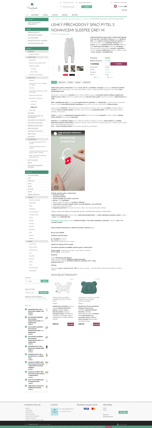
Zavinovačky (32, 57)
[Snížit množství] (109, 65)
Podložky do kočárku (35, 123)
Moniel (45, 15)
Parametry (62, 82)
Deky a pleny (32, 134)
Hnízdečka (31, 51)
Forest (31, 217)
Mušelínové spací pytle (35, 95)
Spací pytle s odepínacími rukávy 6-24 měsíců (38, 91)
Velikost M (34, 107)
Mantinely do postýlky (35, 131)
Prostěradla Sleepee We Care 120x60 (37, 142)
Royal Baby (32, 60)
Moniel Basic (32, 271)
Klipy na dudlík (33, 160)
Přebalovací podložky (35, 125)
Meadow (31, 223)
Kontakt (75, 15)
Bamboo (31, 226)
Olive (29, 183)
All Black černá (33, 175)
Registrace (124, 2)
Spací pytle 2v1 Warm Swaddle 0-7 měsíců (38, 84)
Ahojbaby (35, 15)
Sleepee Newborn (34, 54)
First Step (33, 69)
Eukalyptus (32, 209)
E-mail (104, 408)
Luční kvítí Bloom (34, 212)
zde (104, 426)
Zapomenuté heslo (108, 416)
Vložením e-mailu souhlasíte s (35, 297)
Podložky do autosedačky (37, 120)
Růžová (31, 235)
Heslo (104, 410)
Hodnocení (86, 82)
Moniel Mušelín (33, 268)
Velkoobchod (29, 412)
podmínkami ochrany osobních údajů (35, 298)
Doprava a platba (30, 414)
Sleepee (55, 15)
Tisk (97, 77)
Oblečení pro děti (33, 32)
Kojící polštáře (33, 38)
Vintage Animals (33, 214)
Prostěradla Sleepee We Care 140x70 (37, 147)
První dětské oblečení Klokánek (35, 166)
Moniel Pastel (33, 247)
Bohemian (32, 229)
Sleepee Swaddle (34, 66)
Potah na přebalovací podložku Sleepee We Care (38, 156)
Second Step (34, 72)
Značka (70, 82)
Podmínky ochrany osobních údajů (34, 420)
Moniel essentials (33, 194)
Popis (54, 82)
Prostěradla (32, 139)
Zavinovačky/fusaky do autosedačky (35, 116)
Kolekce (65, 15)
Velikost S (33, 104)
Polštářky (31, 113)
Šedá (30, 232)
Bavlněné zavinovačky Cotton (37, 63)
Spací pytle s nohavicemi (36, 98)
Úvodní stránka (27, 14)
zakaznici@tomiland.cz (68, 409)
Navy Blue (31, 181)
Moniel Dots (32, 244)
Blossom (31, 220)
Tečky (30, 206)
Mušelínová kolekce (34, 200)
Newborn (31, 80)
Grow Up (31, 88)
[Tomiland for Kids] (32, 7)
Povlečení (31, 136)
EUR (126, 10)
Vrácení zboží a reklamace (32, 416)
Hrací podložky (33, 128)
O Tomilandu (28, 410)
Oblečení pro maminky (35, 35)
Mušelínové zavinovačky (36, 75)
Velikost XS (34, 101)
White (30, 192)
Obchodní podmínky (30, 418)
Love (29, 178)
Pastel (30, 186)
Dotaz (111, 77)
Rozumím (108, 426)
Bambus (31, 238)
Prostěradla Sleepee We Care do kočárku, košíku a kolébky (38, 151)
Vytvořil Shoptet (123, 424)
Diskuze (78, 82)
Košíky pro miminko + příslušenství (34, 23)
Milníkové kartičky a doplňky (37, 40)
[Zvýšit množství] (109, 63)
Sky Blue (30, 189)
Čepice (30, 163)
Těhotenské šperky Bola (36, 43)
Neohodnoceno (64, 34)
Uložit (66, 75)
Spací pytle (31, 78)
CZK (123, 10)
